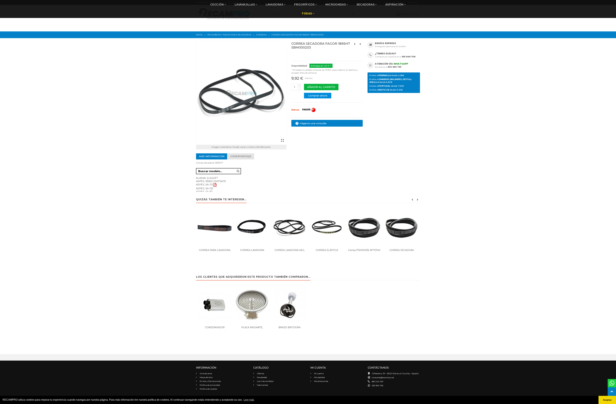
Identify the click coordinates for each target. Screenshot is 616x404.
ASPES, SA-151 (204, 191)
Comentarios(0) (240, 156)
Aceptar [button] (607, 400)
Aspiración (394, 4)
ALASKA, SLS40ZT (207, 178)
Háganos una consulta (312, 123)
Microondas (335, 4)
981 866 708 (409, 56)
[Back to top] (612, 391)
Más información (211, 156)
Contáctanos (205, 373)
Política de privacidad (209, 385)
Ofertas (260, 373)
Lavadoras (274, 4)
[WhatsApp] (612, 383)
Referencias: (298, 54)
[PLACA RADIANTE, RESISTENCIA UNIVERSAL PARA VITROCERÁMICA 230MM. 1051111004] (252, 304)
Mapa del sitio (206, 377)
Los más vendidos (265, 381)
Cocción (217, 4)
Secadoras (365, 4)
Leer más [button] (249, 399)
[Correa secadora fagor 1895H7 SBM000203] (241, 93)
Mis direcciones (321, 381)
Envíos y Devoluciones (210, 381)
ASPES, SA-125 (204, 188)
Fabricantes (262, 385)
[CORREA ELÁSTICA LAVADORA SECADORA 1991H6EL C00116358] (327, 227)
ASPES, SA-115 (204, 184)
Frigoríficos (304, 4)
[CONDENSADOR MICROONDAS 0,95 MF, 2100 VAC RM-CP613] (215, 304)
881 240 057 (377, 381)
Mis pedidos (319, 377)
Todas (307, 13)
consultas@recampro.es (383, 377)
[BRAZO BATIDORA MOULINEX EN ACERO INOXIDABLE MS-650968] (289, 304)
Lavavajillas (245, 4)
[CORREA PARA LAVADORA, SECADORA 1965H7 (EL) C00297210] (215, 227)
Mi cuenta (319, 373)
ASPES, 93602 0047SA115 (211, 181)
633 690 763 (395, 67)
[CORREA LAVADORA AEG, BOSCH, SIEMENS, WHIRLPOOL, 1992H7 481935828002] (289, 227)
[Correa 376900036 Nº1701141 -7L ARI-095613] (364, 227)
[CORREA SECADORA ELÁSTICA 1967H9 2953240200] (402, 227)
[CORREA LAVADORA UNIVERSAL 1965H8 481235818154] (252, 227)
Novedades (262, 377)
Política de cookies (208, 389)
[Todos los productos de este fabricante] (309, 109)
